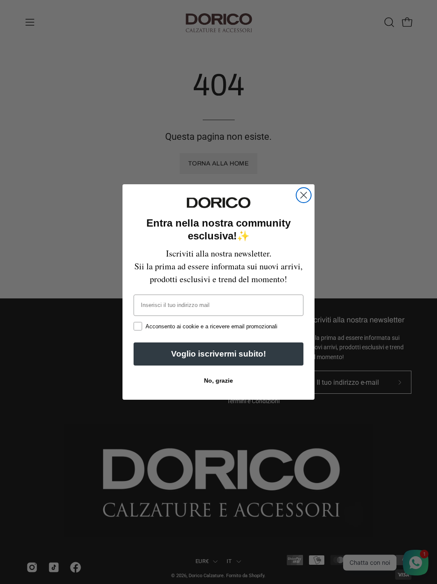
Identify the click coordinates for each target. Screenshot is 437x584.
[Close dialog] (303, 195)
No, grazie (218, 380)
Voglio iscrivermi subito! (218, 353)
